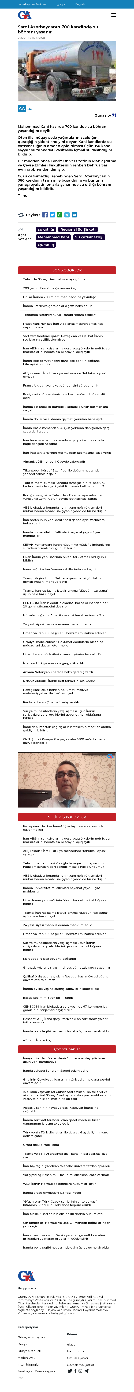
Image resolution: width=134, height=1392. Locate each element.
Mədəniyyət (26, 1357)
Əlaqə (71, 1344)
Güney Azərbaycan (31, 1337)
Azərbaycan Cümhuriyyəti (36, 1371)
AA (22, 108)
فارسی (61, 4)
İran (20, 1378)
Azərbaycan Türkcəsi (33, 4)
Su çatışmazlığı (89, 237)
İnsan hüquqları (29, 1364)
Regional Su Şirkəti (78, 229)
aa (30, 108)
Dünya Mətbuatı (29, 1351)
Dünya (22, 1344)
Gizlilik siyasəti (77, 1358)
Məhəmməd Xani (53, 237)
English (80, 4)
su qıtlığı (46, 229)
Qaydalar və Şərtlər (80, 1365)
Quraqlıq (46, 245)
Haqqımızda (75, 1351)
